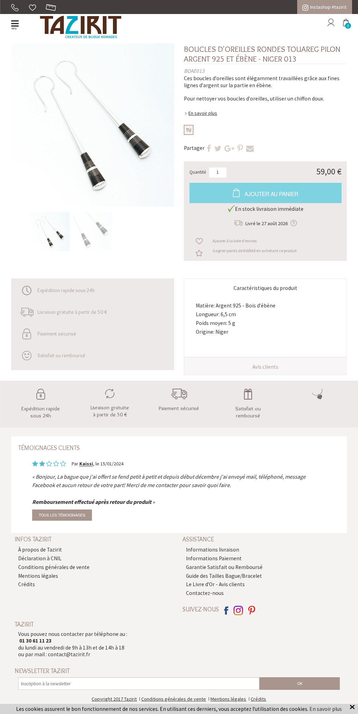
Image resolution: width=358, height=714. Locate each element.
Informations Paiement (214, 558)
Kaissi (86, 464)
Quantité (197, 172)
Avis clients (265, 366)
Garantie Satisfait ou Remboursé (224, 567)
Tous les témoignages (62, 515)
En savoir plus (202, 113)
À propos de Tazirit (40, 549)
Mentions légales (38, 576)
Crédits (26, 584)
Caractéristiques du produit (265, 288)
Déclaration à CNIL (40, 558)
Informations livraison (212, 549)
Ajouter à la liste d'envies (235, 240)
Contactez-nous (205, 593)
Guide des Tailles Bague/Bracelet (224, 576)
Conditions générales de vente (54, 567)
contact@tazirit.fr (69, 654)
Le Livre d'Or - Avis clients (215, 584)
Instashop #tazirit (328, 7)
